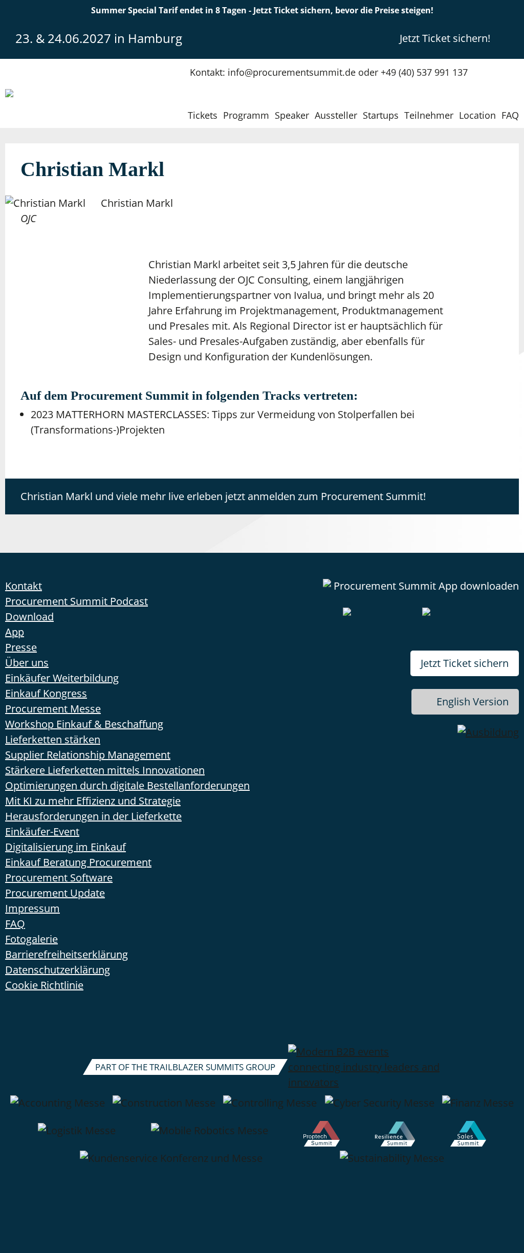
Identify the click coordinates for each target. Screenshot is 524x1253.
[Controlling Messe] (270, 1108)
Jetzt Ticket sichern (465, 663)
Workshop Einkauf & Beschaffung (84, 724)
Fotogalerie (31, 939)
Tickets (202, 115)
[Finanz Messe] (478, 1108)
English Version (472, 701)
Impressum (32, 908)
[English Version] (510, 37)
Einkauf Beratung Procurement (78, 862)
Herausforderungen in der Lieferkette (93, 816)
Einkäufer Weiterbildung (62, 678)
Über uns (27, 662)
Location (477, 115)
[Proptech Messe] (321, 1136)
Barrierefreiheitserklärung (66, 954)
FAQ (510, 115)
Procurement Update (55, 893)
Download (29, 616)
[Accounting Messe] (57, 1108)
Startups (381, 115)
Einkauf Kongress (46, 693)
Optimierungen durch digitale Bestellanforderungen (127, 785)
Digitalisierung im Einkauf (65, 847)
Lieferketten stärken (52, 739)
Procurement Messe (53, 709)
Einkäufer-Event (42, 831)
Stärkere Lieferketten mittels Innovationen (105, 770)
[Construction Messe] (164, 1108)
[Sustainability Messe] (392, 1163)
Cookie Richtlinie (44, 985)
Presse (21, 647)
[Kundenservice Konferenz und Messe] (171, 1163)
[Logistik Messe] (76, 1136)
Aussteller (336, 115)
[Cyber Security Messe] (379, 1108)
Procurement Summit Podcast (76, 601)
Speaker (292, 115)
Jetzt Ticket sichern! (445, 38)
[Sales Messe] (468, 1136)
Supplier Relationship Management (87, 755)
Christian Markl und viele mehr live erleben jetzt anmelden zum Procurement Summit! (223, 496)
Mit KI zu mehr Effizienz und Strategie (93, 801)
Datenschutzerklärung (57, 970)
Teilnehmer (428, 115)
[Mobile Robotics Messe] (209, 1136)
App (14, 632)
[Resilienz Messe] (395, 1136)
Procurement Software (59, 877)
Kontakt (23, 586)
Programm (246, 115)
